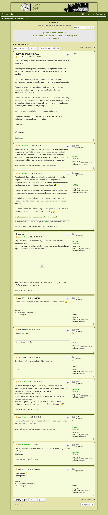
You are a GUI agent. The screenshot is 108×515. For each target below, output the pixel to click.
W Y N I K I (54, 39)
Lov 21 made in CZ (23, 44)
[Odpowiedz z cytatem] (67, 54)
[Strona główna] (54, 7)
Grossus (75, 156)
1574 (78, 345)
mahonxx (75, 241)
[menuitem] (13, 14)
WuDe (74, 314)
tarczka (20, 234)
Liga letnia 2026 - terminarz (54, 33)
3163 (78, 161)
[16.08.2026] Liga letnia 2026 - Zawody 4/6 (54, 35)
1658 (78, 246)
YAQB (74, 366)
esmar (74, 342)
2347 (78, 317)
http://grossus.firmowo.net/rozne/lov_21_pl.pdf (36, 217)
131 (78, 369)
